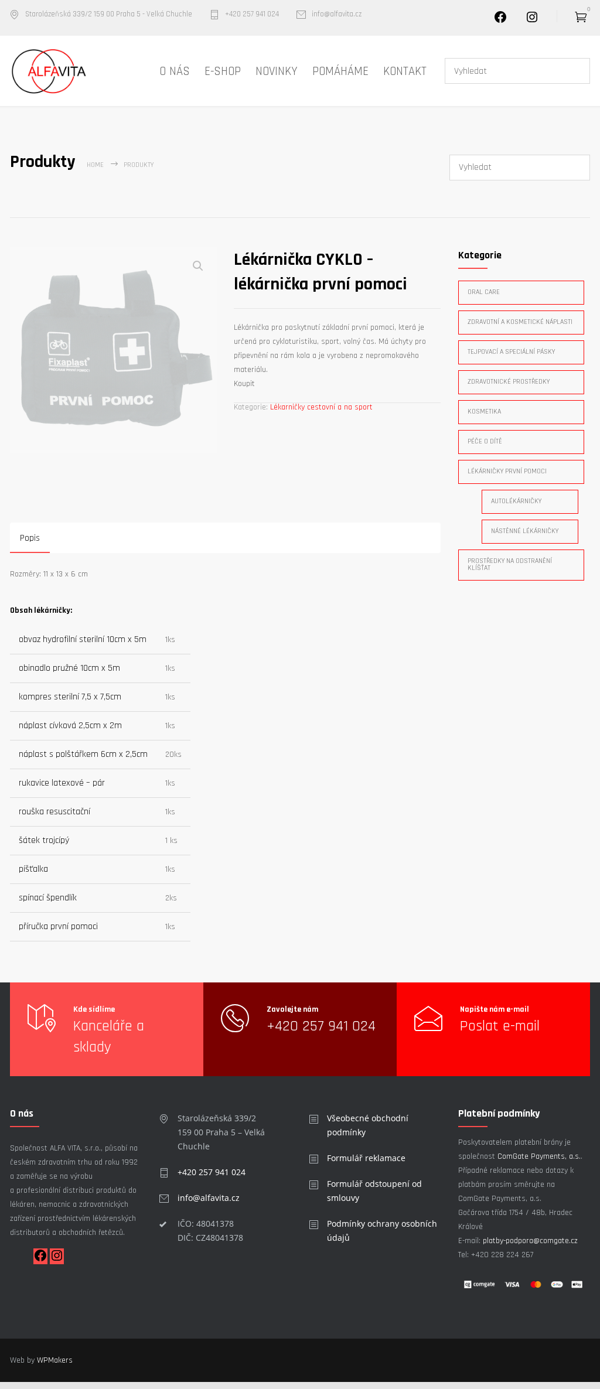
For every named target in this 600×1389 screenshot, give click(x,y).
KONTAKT (405, 71)
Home (95, 165)
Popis (30, 538)
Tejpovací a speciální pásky (511, 351)
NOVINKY (276, 71)
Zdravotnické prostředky (509, 381)
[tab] (30, 539)
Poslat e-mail (500, 1026)
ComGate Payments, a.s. (539, 1156)
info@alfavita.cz (337, 14)
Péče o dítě (485, 441)
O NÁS (174, 71)
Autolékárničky (516, 501)
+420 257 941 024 (252, 14)
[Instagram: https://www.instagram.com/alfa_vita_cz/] (532, 21)
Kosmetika (484, 411)
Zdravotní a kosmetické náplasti (520, 322)
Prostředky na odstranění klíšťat (510, 564)
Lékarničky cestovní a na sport (321, 407)
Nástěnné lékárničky (524, 531)
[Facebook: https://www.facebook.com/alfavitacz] (40, 1260)
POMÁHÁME (340, 71)
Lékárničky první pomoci (507, 471)
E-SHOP (222, 71)
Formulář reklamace (366, 1157)
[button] (198, 266)
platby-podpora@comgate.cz (530, 1241)
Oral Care (484, 292)
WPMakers (55, 1360)
